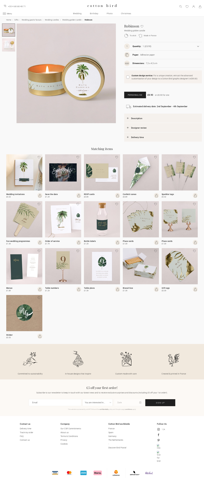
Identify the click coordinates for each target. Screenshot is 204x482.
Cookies (64, 444)
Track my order (26, 432)
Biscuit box (128, 288)
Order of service (52, 241)
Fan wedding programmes (18, 241)
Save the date (51, 194)
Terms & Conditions (69, 436)
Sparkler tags (168, 194)
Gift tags (166, 288)
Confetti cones (129, 194)
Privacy (64, 440)
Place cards (128, 241)
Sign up (160, 403)
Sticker (9, 335)
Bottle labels (90, 241)
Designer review (139, 128)
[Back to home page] (102, 9)
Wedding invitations (15, 194)
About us (65, 432)
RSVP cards (89, 194)
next (18, 75)
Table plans (89, 288)
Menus (9, 288)
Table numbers (52, 288)
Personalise (135, 95)
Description (136, 118)
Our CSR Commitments (71, 428)
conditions (128, 409)
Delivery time (137, 137)
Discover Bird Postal (117, 448)
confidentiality (104, 409)
